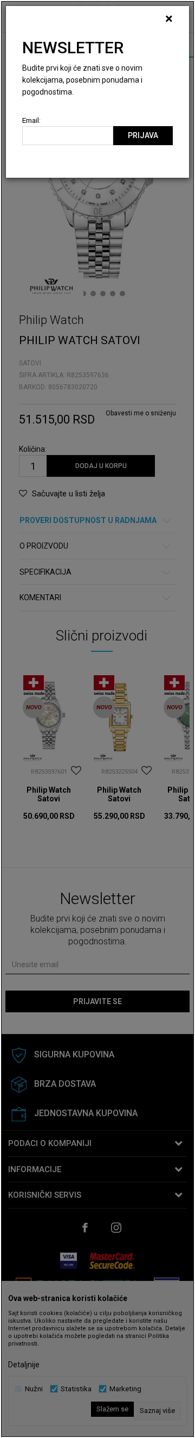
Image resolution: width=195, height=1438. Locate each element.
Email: (31, 120)
